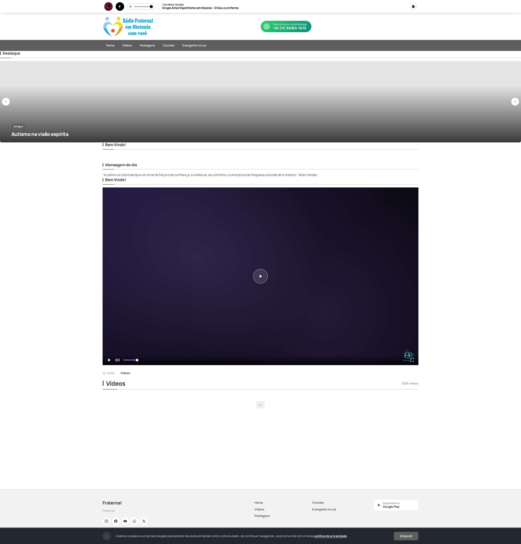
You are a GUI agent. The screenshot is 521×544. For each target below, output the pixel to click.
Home (110, 45)
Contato (169, 45)
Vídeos (127, 45)
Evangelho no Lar (194, 45)
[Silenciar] (130, 6)
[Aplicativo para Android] (413, 6)
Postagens (147, 45)
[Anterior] (6, 102)
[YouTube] (125, 521)
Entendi (406, 536)
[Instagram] (106, 521)
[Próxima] (515, 102)
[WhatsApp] (134, 521)
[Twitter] (144, 521)
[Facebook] (116, 521)
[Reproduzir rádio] (120, 6)
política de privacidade (331, 536)
